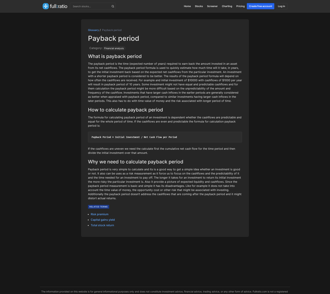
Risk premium (99, 214)
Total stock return (102, 225)
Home (187, 6)
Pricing (240, 6)
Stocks (199, 6)
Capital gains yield (103, 219)
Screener (212, 6)
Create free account (260, 6)
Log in (281, 6)
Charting (227, 6)
